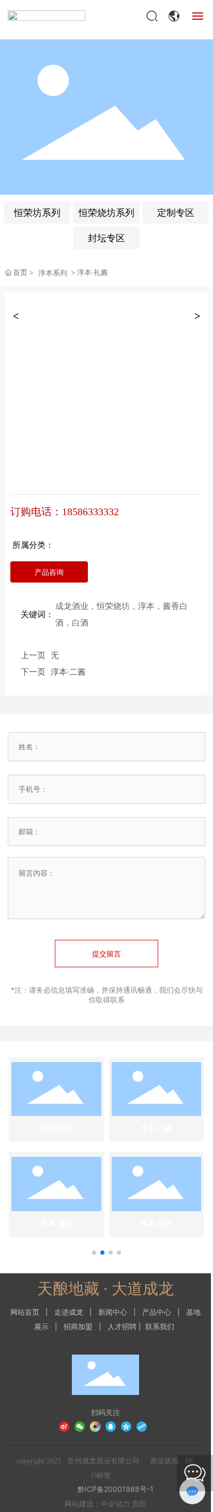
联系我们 (159, 1326)
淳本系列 (52, 272)
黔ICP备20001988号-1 (116, 1489)
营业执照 (164, 1461)
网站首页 (24, 1311)
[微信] (79, 1426)
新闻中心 (112, 1311)
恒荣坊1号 (56, 1128)
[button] (94, 1253)
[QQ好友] (110, 1426)
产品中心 (156, 1311)
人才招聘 (122, 1326)
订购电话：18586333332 (64, 511)
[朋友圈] (95, 1426)
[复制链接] (141, 1426)
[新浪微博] (64, 1426)
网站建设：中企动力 (97, 1504)
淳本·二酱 (68, 671)
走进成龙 (68, 1311)
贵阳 (139, 1504)
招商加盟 (78, 1326)
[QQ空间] (126, 1426)
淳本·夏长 (156, 1224)
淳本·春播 (56, 1224)
